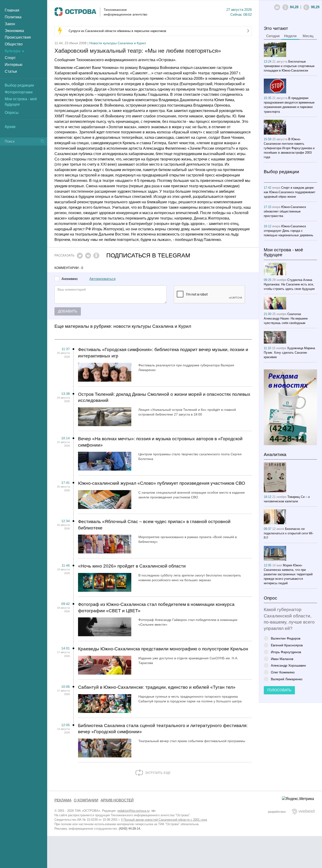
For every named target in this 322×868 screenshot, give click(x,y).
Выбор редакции (19, 85)
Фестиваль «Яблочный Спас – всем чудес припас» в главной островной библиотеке (154, 524)
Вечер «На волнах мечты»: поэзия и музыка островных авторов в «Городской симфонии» (160, 442)
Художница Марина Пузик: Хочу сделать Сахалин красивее (289, 352)
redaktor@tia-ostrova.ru (133, 810)
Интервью (13, 65)
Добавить (67, 311)
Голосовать (279, 690)
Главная (12, 10)
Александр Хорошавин (288, 665)
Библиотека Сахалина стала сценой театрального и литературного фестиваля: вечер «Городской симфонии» (163, 728)
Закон (10, 24)
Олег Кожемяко (283, 672)
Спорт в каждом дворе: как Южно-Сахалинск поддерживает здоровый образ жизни (289, 192)
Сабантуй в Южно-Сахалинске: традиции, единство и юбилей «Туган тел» (156, 687)
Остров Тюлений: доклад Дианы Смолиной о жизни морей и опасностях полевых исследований (164, 397)
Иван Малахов (282, 658)
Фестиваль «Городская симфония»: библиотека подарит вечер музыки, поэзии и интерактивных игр (163, 352)
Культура (12, 51)
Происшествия (18, 37)
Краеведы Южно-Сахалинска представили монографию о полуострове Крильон (163, 648)
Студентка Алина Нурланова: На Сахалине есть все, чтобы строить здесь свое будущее (289, 284)
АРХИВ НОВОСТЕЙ (117, 800)
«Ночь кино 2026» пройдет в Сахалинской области (132, 566)
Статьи (11, 71)
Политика (13, 17)
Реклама (62, 800)
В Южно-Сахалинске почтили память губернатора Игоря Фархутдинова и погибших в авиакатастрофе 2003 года (289, 148)
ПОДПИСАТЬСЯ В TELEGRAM (148, 255)
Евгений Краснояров (287, 645)
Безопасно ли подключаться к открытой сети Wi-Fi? (288, 533)
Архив (10, 127)
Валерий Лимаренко (286, 679)
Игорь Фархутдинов (286, 652)
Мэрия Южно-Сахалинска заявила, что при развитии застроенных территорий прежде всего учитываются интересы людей (288, 574)
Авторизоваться (102, 279)
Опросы (12, 113)
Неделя (290, 36)
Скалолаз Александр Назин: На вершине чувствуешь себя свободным (286, 318)
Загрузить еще (157, 773)
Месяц (308, 36)
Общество (14, 44)
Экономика (14, 31)
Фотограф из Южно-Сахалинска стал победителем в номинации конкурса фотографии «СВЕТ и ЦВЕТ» (156, 607)
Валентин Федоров (285, 638)
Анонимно (70, 279)
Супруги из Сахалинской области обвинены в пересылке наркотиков (117, 31)
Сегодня (273, 36)
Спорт (10, 58)
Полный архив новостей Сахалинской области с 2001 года (165, 819)
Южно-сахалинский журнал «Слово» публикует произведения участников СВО (161, 483)
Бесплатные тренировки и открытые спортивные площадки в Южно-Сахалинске (289, 66)
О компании (86, 800)
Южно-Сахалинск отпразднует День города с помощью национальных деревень (288, 230)
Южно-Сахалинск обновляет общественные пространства (285, 211)
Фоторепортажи (19, 92)
